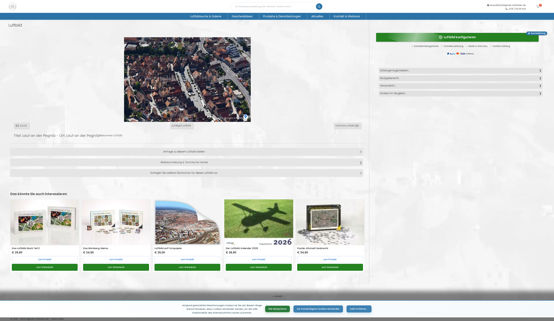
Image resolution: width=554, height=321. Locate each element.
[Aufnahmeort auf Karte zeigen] (245, 116)
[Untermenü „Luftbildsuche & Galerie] (225, 16)
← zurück (277, 296)
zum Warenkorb (44, 267)
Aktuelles (317, 16)
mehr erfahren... (359, 308)
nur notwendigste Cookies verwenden (318, 308)
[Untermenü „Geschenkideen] (256, 16)
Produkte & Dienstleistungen (282, 16)
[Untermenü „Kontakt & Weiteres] (363, 16)
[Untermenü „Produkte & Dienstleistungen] (304, 16)
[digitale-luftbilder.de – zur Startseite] (12, 6)
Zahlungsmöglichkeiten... (395, 70)
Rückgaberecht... (390, 78)
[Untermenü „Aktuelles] (327, 16)
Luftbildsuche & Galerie (205, 16)
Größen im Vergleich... (393, 93)
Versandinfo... (388, 85)
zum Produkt (45, 259)
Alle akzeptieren (277, 308)
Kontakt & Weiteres (347, 16)
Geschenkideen (242, 16)
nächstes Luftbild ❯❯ (347, 125)
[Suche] (319, 6)
